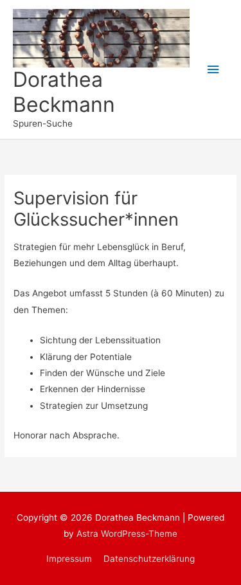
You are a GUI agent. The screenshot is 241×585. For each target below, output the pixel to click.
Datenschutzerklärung (149, 559)
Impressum (69, 559)
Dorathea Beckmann (64, 91)
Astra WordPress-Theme (126, 533)
